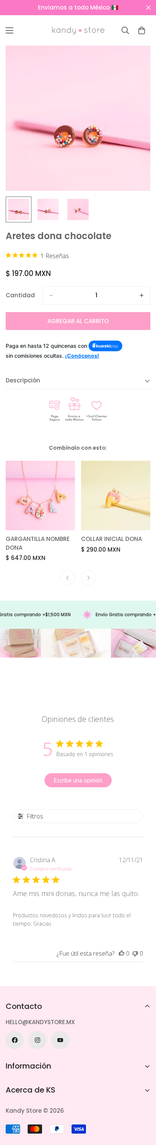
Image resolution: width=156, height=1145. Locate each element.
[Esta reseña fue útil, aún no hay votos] (121, 953)
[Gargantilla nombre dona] (40, 495)
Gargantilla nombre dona (38, 543)
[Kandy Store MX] (78, 30)
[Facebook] (15, 1040)
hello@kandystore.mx (40, 1022)
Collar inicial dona (111, 539)
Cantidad (20, 295)
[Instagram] (37, 1040)
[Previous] (67, 577)
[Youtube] (60, 1040)
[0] (141, 30)
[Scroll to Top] (142, 1104)
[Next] (88, 577)
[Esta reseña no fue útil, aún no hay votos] (135, 953)
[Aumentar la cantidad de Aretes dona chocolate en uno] (141, 295)
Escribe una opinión (78, 780)
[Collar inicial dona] (115, 495)
